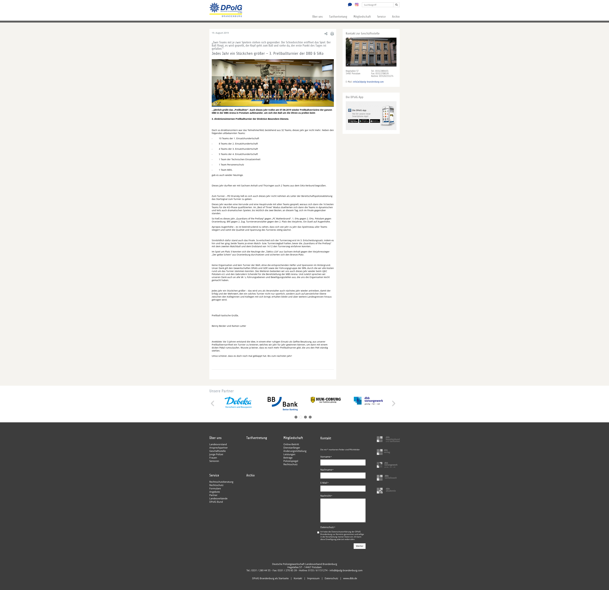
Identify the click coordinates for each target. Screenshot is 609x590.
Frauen (213, 457)
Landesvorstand (218, 444)
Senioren (214, 461)
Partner (213, 495)
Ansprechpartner (218, 447)
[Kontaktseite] (349, 5)
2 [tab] (300, 417)
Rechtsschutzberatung (221, 481)
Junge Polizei (216, 454)
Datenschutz (327, 527)
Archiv (396, 16)
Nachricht (326, 495)
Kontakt (298, 578)
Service (381, 16)
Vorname (326, 456)
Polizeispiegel (290, 461)
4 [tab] (310, 417)
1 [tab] (296, 417)
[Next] (393, 403)
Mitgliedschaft (362, 16)
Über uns (317, 16)
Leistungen (289, 454)
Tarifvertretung (338, 16)
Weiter (359, 546)
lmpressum (313, 578)
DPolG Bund (216, 501)
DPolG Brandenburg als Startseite (270, 578)
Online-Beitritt (291, 444)
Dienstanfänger (291, 447)
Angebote (214, 491)
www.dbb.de (350, 578)
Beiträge (287, 457)
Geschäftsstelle (217, 451)
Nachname (327, 469)
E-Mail (324, 482)
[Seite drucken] (332, 33)
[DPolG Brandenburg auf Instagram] (355, 4)
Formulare (215, 488)
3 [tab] (305, 417)
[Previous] (213, 403)
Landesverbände (218, 498)
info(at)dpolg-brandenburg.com (368, 81)
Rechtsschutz (290, 464)
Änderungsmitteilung (294, 451)
